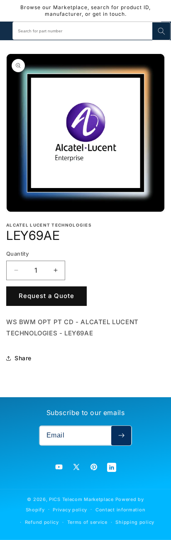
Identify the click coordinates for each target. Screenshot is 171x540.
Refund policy (42, 522)
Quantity (17, 253)
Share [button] (23, 358)
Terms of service (87, 522)
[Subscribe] (121, 435)
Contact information (120, 510)
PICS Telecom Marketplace (81, 499)
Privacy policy (70, 510)
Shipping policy (134, 522)
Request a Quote (46, 296)
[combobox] (87, 31)
